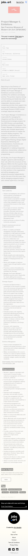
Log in (14, 532)
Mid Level (22, 492)
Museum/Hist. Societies (15, 489)
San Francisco (14, 492)
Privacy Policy (14, 545)
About (14, 537)
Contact (14, 540)
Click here (18, 36)
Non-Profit (5, 492)
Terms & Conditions (14, 542)
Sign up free (14, 534)
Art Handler (17, 527)
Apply (6, 479)
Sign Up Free (20, 2)
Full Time (4, 489)
